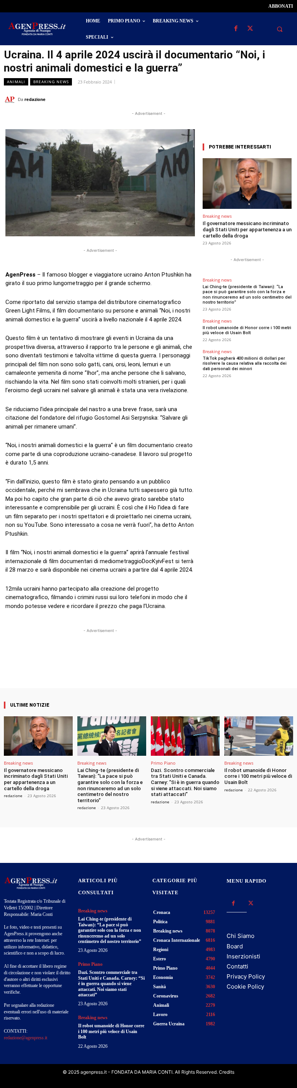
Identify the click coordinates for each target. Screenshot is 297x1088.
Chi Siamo (240, 935)
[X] (250, 29)
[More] (169, 666)
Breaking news (51, 81)
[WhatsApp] (250, 99)
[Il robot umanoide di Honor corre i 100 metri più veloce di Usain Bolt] (258, 735)
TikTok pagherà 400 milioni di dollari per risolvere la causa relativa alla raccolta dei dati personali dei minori (245, 363)
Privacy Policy (246, 976)
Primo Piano (163, 763)
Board (235, 946)
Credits (226, 1072)
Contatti (237, 966)
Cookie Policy (245, 986)
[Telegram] (285, 99)
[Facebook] (235, 29)
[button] (279, 29)
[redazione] (11, 99)
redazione (35, 99)
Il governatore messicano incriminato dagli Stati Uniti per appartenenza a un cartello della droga (247, 229)
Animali (16, 81)
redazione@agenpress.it (25, 1037)
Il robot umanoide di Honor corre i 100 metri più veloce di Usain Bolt (247, 330)
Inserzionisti (243, 956)
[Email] (267, 99)
